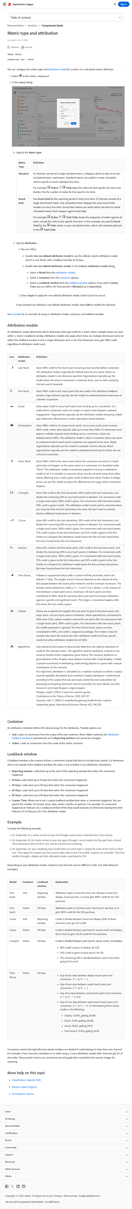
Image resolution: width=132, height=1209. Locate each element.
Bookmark (15, 47)
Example (16, 314)
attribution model (57, 69)
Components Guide (52, 25)
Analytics (33, 25)
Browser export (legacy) (24, 1086)
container (65, 277)
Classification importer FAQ (26, 1080)
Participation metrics (23, 1093)
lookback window (78, 282)
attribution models (65, 272)
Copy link (28, 47)
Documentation (15, 25)
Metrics (18, 54)
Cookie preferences (89, 1195)
